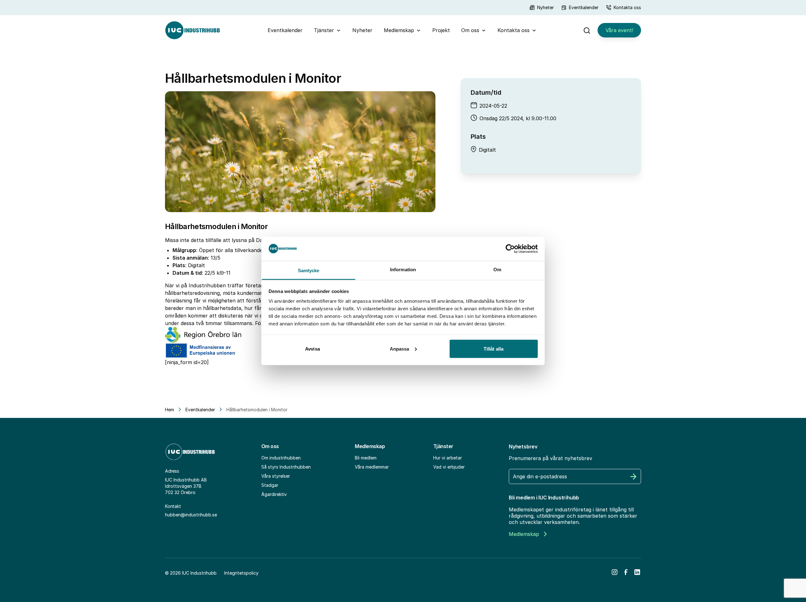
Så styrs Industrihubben (286, 467)
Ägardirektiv (274, 494)
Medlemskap (399, 30)
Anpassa (399, 348)
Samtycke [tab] (309, 270)
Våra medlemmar (372, 467)
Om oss (470, 30)
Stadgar (269, 485)
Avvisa (312, 348)
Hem (169, 409)
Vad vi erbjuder (449, 467)
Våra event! (619, 30)
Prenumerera (633, 476)
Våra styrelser (275, 476)
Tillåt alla (493, 348)
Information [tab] (403, 269)
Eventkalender (584, 7)
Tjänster (324, 30)
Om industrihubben (281, 457)
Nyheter (545, 7)
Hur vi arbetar (447, 457)
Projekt (441, 30)
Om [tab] (497, 269)
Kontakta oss (627, 7)
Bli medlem (366, 457)
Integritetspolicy (241, 573)
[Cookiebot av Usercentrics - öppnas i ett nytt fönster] (510, 248)
